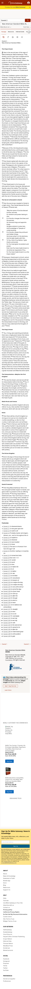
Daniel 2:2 (6, 531)
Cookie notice (7, 917)
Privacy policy (7, 910)
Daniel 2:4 (6, 546)
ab (11, 307)
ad (18, 315)
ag (15, 336)
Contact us (6, 907)
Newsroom (6, 887)
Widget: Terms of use (9, 921)
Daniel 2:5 (6, 551)
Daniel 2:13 (6, 573)
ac (6, 309)
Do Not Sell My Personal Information (15, 914)
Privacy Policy (7, 861)
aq (26, 476)
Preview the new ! (15, 7)
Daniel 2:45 (6, 629)
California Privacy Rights (11, 912)
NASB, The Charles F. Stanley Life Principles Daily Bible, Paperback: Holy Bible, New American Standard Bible (15, 748)
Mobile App (6, 881)
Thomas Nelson (8, 943)
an (21, 443)
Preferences (7, 981)
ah (14, 340)
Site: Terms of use (8, 919)
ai (2, 350)
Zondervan (6, 948)
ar (20, 501)
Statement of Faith (9, 878)
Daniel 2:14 (6, 578)
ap (6, 462)
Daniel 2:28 (6, 589)
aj (13, 360)
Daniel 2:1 (6, 526)
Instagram (6, 961)
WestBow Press (8, 946)
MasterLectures (8, 950)
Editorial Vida (7, 941)
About (5, 874)
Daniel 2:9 (6, 560)
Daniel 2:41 (6, 618)
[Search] (28, 20)
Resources (11, 31)
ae (2, 317)
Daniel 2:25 (6, 584)
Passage (3, 31)
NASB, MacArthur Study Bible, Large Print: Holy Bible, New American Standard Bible (14, 779)
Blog (4, 885)
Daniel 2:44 (6, 627)
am (15, 441)
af (5, 325)
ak (20, 385)
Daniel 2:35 (6, 614)
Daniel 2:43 (6, 620)
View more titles (15, 798)
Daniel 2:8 (6, 558)
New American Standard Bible (15, 650)
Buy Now (9, 761)
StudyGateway (7, 932)
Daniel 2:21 (6, 580)
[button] (28, 3)
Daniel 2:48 (6, 632)
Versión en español (9, 979)
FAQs (4, 898)
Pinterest (6, 963)
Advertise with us (8, 905)
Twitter (5, 968)
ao (24, 443)
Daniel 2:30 (6, 598)
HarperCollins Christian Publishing (14, 936)
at (2, 519)
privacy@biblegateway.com (8, 863)
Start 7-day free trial (10, 686)
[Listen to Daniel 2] (22, 37)
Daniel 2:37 (6, 616)
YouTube (6, 970)
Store (5, 883)
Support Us (6, 890)
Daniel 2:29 (6, 593)
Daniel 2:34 (6, 611)
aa (9, 303)
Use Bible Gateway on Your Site (13, 903)
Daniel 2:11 (6, 571)
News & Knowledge (9, 876)
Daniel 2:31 (6, 605)
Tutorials (6, 900)
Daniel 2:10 (6, 567)
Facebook (6, 959)
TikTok (5, 966)
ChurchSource (7, 934)
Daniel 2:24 (6, 582)
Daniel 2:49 (6, 636)
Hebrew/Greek (20, 31)
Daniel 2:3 (6, 540)
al (2, 433)
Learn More (8, 690)
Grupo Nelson (7, 939)
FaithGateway (7, 930)
